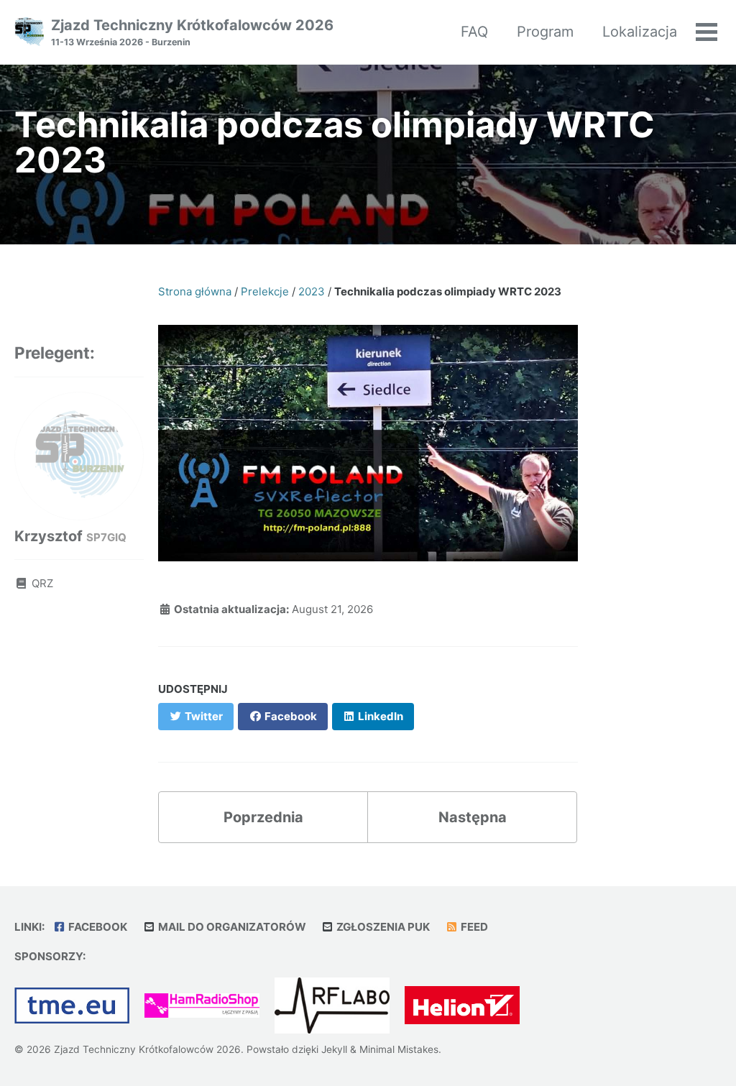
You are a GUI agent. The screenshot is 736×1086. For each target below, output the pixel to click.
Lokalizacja (639, 31)
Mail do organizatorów (231, 927)
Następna (472, 817)
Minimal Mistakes (398, 1049)
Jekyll (334, 1049)
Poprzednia (263, 817)
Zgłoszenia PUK (382, 927)
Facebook (96, 927)
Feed (473, 927)
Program (545, 31)
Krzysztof (70, 536)
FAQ (474, 31)
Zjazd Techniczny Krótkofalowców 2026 (192, 32)
